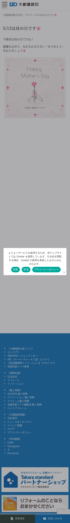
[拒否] (64, 272)
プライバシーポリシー (46, 269)
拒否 (26, 269)
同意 (15, 269)
